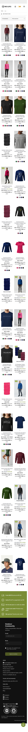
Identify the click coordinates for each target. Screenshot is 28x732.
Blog (4, 690)
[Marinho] (8, 55)
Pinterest (6, 699)
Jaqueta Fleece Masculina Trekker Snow (20, 399)
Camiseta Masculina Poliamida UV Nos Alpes (20, 116)
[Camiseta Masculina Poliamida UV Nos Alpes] (20, 105)
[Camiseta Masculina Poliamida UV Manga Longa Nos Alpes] (7, 33)
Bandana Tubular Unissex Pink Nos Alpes (7, 399)
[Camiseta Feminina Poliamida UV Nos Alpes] (7, 105)
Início (2, 11)
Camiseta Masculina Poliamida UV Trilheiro (6, 365)
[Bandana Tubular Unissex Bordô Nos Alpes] (7, 211)
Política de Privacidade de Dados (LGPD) (12, 672)
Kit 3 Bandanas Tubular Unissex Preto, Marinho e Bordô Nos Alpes (20, 365)
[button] (18, 7)
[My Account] (15, 7)
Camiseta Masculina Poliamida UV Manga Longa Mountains (20, 151)
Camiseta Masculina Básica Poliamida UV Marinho (20, 433)
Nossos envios (6, 670)
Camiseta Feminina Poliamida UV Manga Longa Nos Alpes (6, 81)
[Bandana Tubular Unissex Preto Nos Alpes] (7, 140)
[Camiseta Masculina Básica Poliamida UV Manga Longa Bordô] (20, 458)
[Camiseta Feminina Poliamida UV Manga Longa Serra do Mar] (7, 422)
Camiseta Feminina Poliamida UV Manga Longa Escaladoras (20, 330)
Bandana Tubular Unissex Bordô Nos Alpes (7, 222)
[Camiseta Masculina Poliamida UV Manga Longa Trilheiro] (20, 69)
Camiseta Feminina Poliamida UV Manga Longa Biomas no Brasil (20, 223)
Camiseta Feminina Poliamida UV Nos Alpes (7, 116)
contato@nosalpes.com (10, 662)
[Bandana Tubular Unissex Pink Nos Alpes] (7, 388)
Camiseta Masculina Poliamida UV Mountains (7, 329)
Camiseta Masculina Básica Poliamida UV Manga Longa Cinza (7, 541)
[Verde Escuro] (4, 55)
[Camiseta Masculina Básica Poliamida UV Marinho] (20, 422)
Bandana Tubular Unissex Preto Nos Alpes (7, 151)
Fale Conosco (6, 686)
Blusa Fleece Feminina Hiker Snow (20, 540)
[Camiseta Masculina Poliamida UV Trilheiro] (7, 354)
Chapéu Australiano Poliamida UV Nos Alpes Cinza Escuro (7, 576)
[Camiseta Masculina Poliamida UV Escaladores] (20, 564)
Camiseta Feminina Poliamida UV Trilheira (20, 258)
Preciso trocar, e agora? (8, 668)
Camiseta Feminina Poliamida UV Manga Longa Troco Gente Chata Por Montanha (6, 259)
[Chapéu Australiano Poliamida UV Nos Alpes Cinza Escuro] (7, 564)
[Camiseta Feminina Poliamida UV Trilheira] (20, 247)
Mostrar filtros (7, 13)
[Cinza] (20, 55)
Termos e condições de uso (9, 674)
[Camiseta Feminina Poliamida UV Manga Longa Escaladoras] (20, 318)
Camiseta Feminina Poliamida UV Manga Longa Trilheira (20, 45)
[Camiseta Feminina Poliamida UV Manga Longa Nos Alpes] (7, 69)
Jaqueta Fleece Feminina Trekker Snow (20, 295)
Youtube (6, 697)
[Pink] (16, 55)
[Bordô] (6, 55)
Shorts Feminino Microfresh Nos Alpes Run (7, 469)
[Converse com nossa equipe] (23, 725)
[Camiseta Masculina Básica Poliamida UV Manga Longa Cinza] (7, 529)
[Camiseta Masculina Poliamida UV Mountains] (7, 318)
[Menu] (25, 7)
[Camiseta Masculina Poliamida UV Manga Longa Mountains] (20, 140)
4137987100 (7, 664)
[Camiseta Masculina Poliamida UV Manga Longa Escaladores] (20, 175)
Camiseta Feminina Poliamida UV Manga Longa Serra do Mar (6, 434)
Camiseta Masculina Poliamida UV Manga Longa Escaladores (20, 187)
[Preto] (10, 55)
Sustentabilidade (7, 688)
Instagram (6, 695)
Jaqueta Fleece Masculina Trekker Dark (20, 504)
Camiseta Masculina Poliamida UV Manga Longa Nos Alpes (6, 45)
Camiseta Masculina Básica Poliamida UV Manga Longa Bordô (20, 470)
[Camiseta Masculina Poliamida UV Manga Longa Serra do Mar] (7, 493)
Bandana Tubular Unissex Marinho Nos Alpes (7, 295)
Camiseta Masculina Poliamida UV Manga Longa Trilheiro (20, 81)
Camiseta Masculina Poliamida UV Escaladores (20, 575)
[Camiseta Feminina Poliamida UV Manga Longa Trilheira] (20, 33)
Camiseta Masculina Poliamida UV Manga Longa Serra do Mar (6, 505)
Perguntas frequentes (8, 666)
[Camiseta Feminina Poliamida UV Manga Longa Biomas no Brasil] (20, 211)
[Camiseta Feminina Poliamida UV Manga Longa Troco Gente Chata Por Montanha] (7, 247)
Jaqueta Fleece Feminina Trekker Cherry (7, 186)
